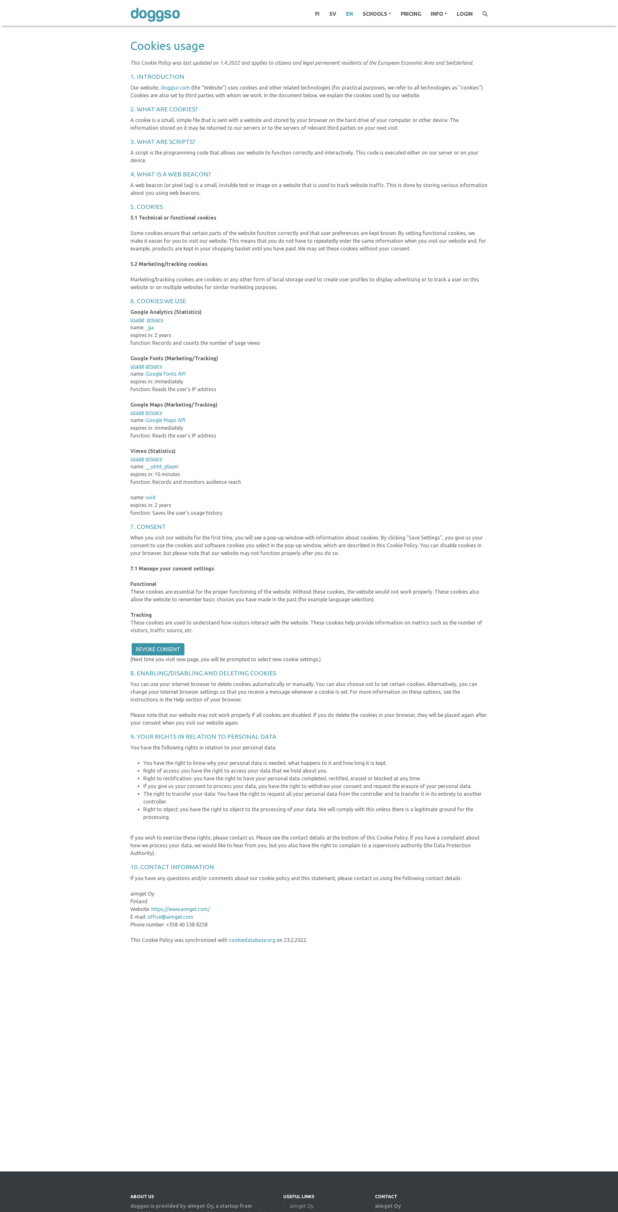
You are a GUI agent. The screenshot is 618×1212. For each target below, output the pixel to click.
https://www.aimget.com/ (180, 909)
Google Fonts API (165, 374)
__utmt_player (162, 466)
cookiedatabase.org (251, 940)
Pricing (411, 14)
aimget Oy (302, 1206)
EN (349, 14)
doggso (155, 13)
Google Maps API (165, 420)
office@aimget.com (170, 917)
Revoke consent (158, 649)
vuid (150, 497)
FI (317, 14)
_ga (149, 327)
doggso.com (175, 87)
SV (332, 14)
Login (465, 14)
